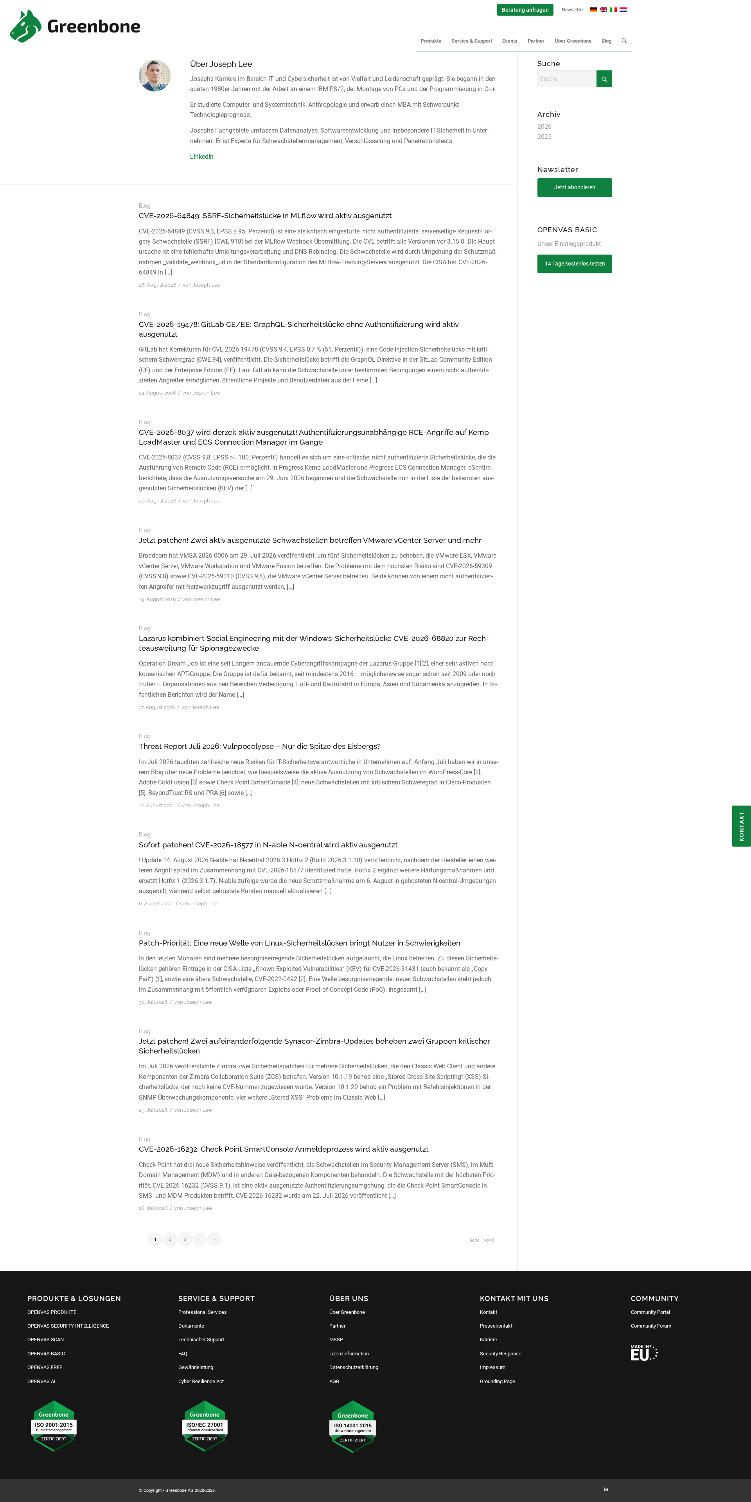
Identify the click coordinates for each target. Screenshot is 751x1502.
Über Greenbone (347, 1312)
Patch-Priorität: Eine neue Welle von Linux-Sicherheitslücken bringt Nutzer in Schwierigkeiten (299, 943)
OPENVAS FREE (44, 1367)
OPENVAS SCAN (45, 1339)
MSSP (336, 1339)
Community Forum (651, 1326)
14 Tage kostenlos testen (575, 263)
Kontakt (488, 1312)
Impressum (492, 1367)
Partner (337, 1326)
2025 (544, 136)
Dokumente (191, 1326)
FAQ (182, 1354)
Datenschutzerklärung (353, 1367)
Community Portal (650, 1312)
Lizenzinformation (349, 1354)
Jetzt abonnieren (574, 187)
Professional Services (202, 1312)
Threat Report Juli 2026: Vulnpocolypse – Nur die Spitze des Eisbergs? (260, 746)
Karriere (488, 1339)
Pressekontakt (496, 1326)
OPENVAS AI (41, 1381)
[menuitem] (525, 10)
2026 (544, 126)
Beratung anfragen (525, 10)
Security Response (500, 1354)
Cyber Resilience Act (201, 1381)
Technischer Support (201, 1339)
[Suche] (624, 41)
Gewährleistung (195, 1367)
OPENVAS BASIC (46, 1354)
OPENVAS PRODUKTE (51, 1312)
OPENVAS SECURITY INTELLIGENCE (68, 1326)
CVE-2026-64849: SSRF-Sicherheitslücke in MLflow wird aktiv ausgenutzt (265, 215)
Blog (145, 205)
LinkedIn (202, 156)
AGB (334, 1381)
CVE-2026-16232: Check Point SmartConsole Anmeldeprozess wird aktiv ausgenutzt (284, 1149)
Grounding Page (497, 1381)
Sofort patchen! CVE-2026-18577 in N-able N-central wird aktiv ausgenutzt (268, 844)
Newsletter (573, 10)
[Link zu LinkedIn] (606, 1489)
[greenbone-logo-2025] (75, 26)
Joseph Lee (207, 285)
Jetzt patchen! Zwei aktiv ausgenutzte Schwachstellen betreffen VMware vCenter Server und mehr (310, 540)
